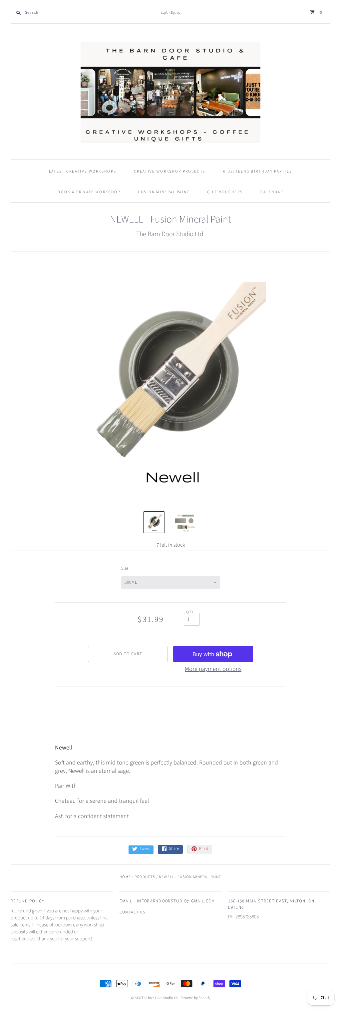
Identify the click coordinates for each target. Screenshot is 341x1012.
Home (125, 877)
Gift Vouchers (225, 192)
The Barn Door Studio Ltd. (170, 234)
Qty (190, 612)
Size (124, 568)
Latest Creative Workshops (83, 171)
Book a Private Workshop (89, 192)
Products (145, 877)
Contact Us (133, 912)
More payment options (213, 669)
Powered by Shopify (195, 997)
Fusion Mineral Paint (163, 192)
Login (164, 12)
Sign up (175, 12)
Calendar (271, 192)
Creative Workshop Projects (169, 171)
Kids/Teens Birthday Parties (257, 171)
